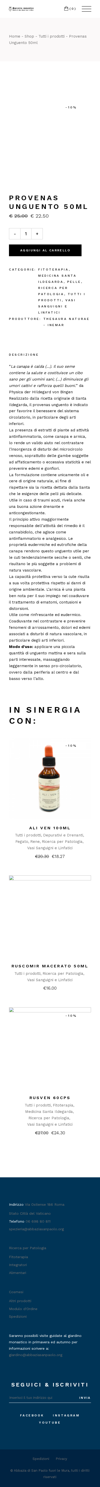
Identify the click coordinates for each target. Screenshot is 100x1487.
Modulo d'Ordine (23, 1309)
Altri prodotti (20, 1301)
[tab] (24, 355)
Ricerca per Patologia (62, 841)
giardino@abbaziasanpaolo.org (35, 1355)
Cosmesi (16, 1292)
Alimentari (17, 1273)
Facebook (32, 1415)
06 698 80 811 (38, 1221)
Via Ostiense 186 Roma (44, 1204)
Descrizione (24, 354)
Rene (35, 841)
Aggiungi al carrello (45, 250)
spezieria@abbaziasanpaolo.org (36, 1229)
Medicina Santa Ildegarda (49, 1111)
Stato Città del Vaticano (30, 1213)
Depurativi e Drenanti (63, 835)
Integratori (18, 1265)
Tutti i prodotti (28, 835)
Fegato (21, 841)
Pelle (74, 282)
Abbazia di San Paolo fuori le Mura (41, 1470)
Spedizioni (18, 1316)
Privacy (61, 1459)
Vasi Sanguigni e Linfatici (57, 306)
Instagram (66, 1415)
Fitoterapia (53, 269)
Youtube (50, 1422)
